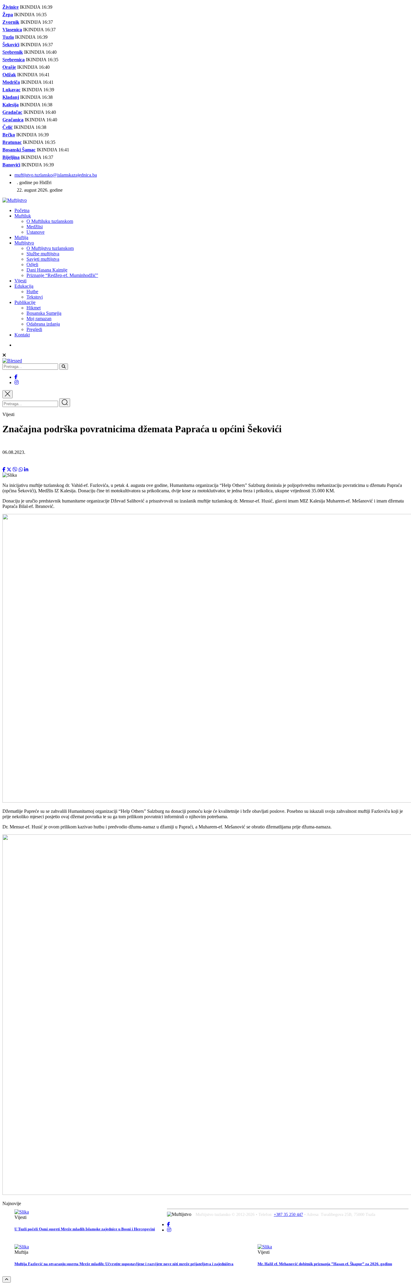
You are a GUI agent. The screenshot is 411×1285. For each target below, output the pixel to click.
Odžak (9, 74)
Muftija (21, 237)
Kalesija (10, 104)
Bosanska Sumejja (43, 313)
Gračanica (12, 119)
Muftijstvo (24, 242)
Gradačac (12, 112)
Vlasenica (12, 29)
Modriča (11, 82)
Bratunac (12, 142)
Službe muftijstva (42, 253)
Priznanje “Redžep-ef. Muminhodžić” (62, 275)
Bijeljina (11, 157)
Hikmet (33, 307)
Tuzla (8, 37)
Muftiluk (22, 215)
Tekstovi (34, 296)
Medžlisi (34, 226)
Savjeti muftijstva (42, 259)
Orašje (9, 67)
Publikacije (25, 302)
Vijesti (20, 280)
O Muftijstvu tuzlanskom (50, 248)
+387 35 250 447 (288, 1214)
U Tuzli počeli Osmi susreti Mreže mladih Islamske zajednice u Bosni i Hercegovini (84, 1229)
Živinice (10, 7)
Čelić (7, 127)
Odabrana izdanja (43, 324)
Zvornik (10, 22)
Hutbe (32, 291)
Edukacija (23, 286)
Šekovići (10, 44)
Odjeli (32, 264)
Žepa (7, 14)
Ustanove (35, 232)
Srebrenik (12, 52)
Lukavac (11, 89)
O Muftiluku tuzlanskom (49, 221)
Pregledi (34, 329)
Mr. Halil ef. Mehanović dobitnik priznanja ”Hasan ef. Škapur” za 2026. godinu (325, 1264)
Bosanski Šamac (19, 149)
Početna (21, 210)
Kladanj (10, 97)
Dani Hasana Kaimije (46, 269)
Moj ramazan (38, 318)
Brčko (8, 134)
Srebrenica (13, 59)
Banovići (11, 164)
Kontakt (22, 334)
